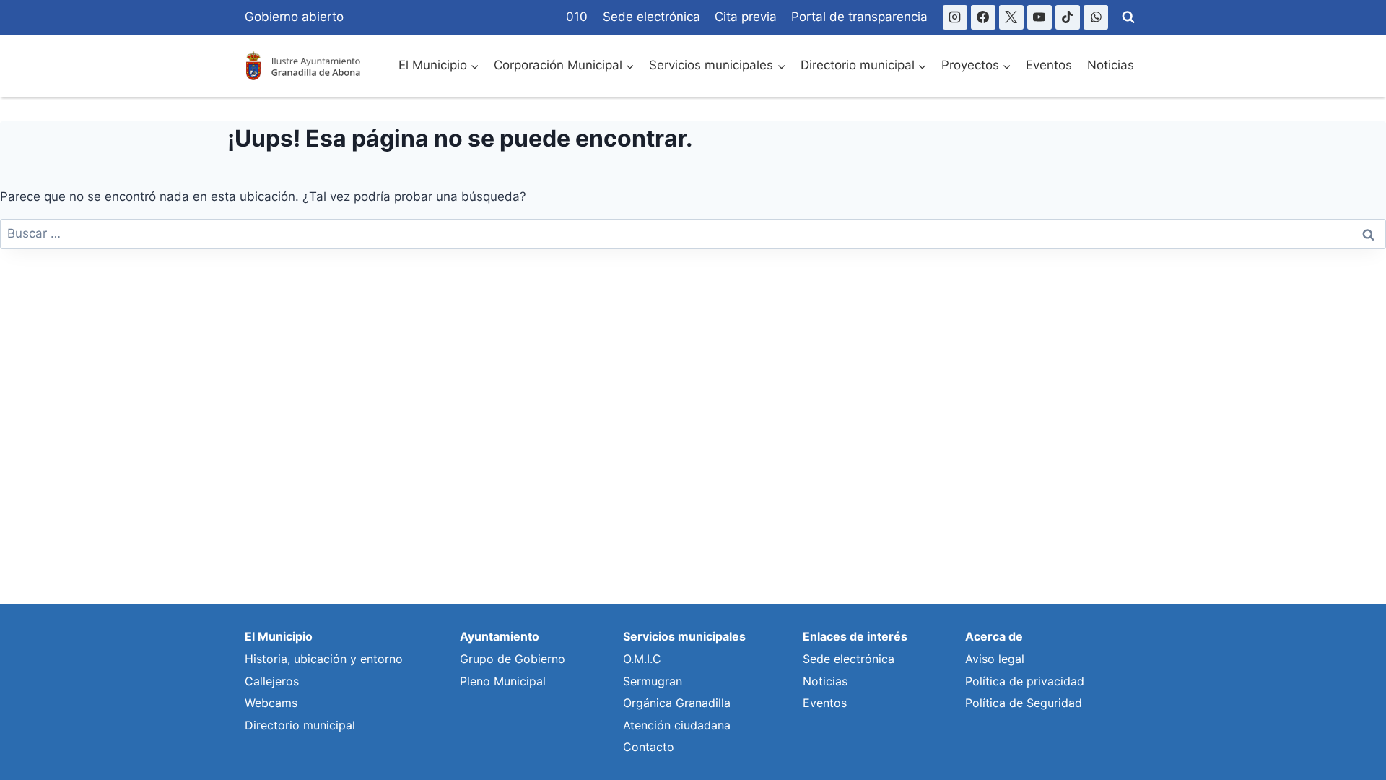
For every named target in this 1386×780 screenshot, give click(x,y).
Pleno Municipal (503, 681)
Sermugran (652, 681)
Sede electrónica (651, 16)
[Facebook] (983, 17)
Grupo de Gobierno (512, 658)
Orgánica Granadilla (677, 703)
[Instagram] (955, 17)
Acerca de (994, 636)
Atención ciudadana (677, 725)
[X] (1011, 17)
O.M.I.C (642, 658)
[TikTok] (1067, 17)
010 (577, 16)
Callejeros (272, 681)
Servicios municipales (684, 636)
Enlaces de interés (855, 636)
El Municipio (279, 636)
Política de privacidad (1024, 681)
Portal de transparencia (859, 16)
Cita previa (746, 16)
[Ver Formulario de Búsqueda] (1128, 17)
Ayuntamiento (499, 636)
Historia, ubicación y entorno (324, 658)
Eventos (1049, 65)
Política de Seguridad (1023, 703)
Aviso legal (994, 658)
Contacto (648, 747)
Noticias (1110, 65)
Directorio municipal (300, 725)
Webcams (271, 703)
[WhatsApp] (1096, 17)
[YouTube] (1039, 17)
